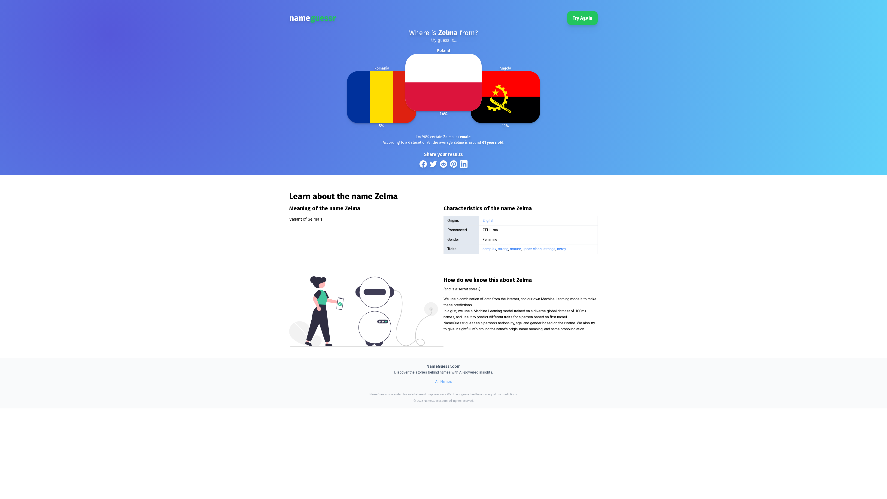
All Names (443, 381)
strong (503, 249)
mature (515, 249)
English (488, 220)
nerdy (561, 249)
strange (549, 249)
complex (489, 249)
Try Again (582, 18)
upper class (532, 249)
